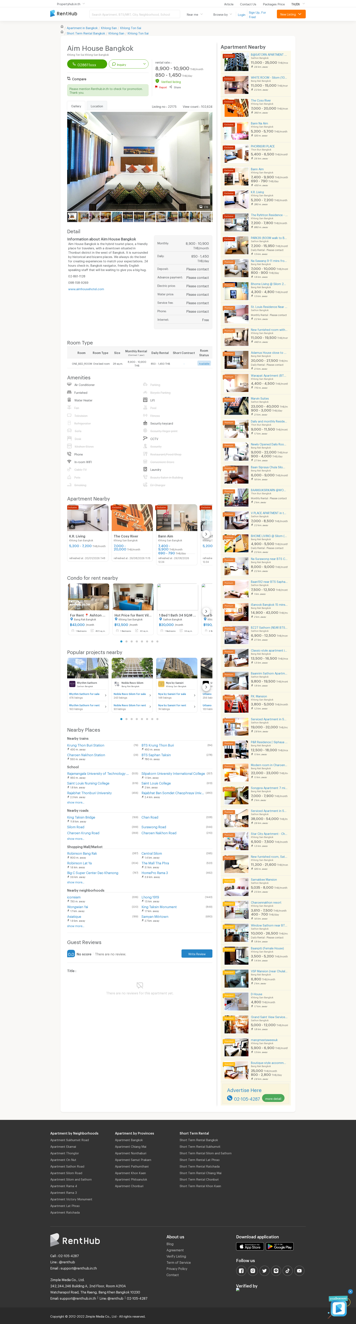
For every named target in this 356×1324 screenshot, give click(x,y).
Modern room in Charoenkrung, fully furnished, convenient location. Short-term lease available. (269, 764)
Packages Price (274, 3)
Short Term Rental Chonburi (199, 1178)
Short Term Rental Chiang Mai (200, 1172)
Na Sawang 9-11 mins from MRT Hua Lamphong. (269, 260)
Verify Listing (176, 1255)
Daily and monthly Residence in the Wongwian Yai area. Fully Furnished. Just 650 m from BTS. (269, 421)
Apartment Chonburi (129, 1185)
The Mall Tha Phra (155, 862)
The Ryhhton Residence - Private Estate (269, 214)
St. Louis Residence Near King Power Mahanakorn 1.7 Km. (269, 306)
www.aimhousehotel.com (86, 288)
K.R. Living (257, 191)
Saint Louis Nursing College (88, 782)
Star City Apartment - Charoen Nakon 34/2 (269, 833)
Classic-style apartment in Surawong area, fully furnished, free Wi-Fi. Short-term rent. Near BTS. (269, 650)
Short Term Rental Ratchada (200, 1165)
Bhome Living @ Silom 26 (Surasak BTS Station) (269, 283)
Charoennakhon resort (266, 902)
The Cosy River (261, 100)
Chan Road (150, 816)
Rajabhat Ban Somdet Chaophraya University (173, 792)
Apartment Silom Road (66, 1172)
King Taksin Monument (159, 906)
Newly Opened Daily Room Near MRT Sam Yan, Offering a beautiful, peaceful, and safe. (269, 444)
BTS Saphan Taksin (156, 754)
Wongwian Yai (77, 906)
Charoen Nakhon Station (86, 754)
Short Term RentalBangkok (86, 32)
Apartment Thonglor (64, 1152)
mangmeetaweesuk (264, 1039)
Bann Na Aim (259, 123)
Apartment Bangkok (129, 1139)
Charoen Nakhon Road (159, 832)
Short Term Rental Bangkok (199, 1139)
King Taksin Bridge (81, 816)
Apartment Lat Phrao (65, 1205)
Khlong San (109, 27)
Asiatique (74, 916)
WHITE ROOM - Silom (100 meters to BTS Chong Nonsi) (269, 77)
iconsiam (74, 896)
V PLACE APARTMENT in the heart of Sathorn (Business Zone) (269, 512)
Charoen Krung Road (83, 832)
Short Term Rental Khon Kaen (200, 1185)
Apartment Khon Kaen (130, 1172)
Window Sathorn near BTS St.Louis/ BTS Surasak (269, 925)
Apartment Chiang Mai (130, 1146)
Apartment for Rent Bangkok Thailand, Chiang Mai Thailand (69, 14)
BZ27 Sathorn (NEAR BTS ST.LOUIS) (269, 627)
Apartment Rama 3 (63, 1192)
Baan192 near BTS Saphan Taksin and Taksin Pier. (269, 581)
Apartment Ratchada (65, 1211)
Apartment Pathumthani (132, 1165)
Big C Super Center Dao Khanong (92, 872)
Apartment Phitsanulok (131, 1178)
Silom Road (75, 826)
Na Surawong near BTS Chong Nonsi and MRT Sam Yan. (269, 558)
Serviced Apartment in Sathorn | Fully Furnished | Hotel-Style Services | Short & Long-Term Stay (269, 810)
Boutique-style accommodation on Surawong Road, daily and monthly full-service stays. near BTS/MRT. (269, 1062)
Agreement (175, 1249)
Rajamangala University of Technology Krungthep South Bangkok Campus (98, 772)
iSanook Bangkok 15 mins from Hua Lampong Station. (269, 604)
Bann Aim (257, 168)
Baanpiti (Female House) (267, 948)
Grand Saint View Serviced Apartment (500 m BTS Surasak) (269, 1016)
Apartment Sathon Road (67, 1165)
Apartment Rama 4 (63, 1185)
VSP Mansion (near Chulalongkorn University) (269, 970)
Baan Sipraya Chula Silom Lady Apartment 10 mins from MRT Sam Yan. (269, 466)
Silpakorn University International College (173, 772)
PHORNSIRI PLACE (263, 145)
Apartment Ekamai (63, 1146)
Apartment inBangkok (82, 27)
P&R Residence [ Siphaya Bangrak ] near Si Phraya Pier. (269, 741)
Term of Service (178, 1261)
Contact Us (248, 3)
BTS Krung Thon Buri (158, 744)
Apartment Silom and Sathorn (71, 1178)
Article (228, 3)
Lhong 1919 (150, 896)
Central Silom (152, 852)
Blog (169, 1243)
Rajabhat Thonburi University (89, 792)
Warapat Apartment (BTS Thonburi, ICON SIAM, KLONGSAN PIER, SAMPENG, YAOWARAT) (269, 375)
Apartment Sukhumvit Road (69, 1139)
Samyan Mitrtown (155, 916)
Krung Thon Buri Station (85, 744)
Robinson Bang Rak (82, 852)
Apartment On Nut (63, 1159)
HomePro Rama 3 (155, 872)
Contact (172, 1274)
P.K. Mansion (259, 696)
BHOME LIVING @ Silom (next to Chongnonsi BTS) (269, 535)
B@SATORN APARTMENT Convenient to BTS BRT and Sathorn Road (269, 54)
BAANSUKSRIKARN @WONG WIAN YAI (269, 489)
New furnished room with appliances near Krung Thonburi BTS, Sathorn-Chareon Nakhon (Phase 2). (269, 329)
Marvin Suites (260, 398)
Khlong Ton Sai (130, 27)
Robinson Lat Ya (79, 862)
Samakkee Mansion (264, 879)
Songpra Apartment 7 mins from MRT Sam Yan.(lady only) (269, 787)
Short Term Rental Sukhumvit (200, 1146)
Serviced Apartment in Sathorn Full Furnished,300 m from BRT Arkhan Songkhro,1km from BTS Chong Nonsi (269, 718)
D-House (256, 993)
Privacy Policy (176, 1268)
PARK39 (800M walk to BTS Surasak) (269, 237)
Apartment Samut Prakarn (133, 1159)
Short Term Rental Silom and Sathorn (206, 1152)
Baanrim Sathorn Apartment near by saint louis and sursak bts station (269, 673)
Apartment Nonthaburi (130, 1152)
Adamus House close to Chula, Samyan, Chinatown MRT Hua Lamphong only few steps (269, 352)
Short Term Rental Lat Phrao (200, 1159)
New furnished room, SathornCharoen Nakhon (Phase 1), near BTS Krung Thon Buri (269, 856)
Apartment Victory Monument (71, 1198)
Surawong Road (154, 826)
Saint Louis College (156, 782)
